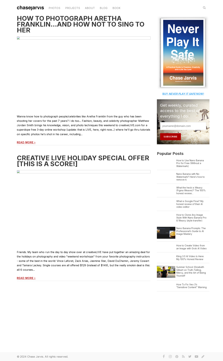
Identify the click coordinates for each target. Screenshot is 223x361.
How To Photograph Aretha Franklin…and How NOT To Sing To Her (80, 24)
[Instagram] (170, 356)
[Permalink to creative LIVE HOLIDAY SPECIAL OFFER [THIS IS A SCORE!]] (84, 210)
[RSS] (183, 356)
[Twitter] (190, 356)
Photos (54, 8)
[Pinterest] (177, 356)
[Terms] (203, 356)
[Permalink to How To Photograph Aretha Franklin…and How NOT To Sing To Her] (84, 72)
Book (116, 8)
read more (26, 142)
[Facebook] (163, 356)
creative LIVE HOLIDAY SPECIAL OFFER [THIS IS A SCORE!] (83, 161)
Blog (104, 8)
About (90, 8)
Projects (72, 8)
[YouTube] (196, 356)
